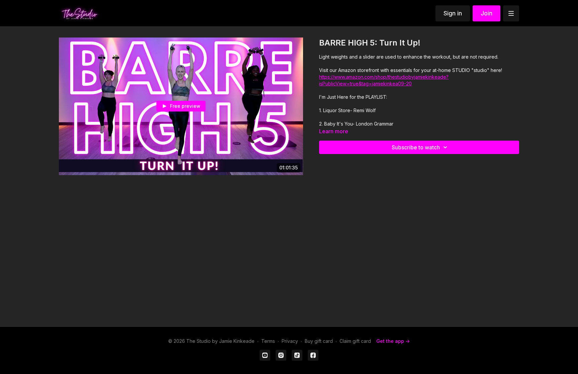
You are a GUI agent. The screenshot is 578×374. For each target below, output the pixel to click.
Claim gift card (355, 341)
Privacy (290, 341)
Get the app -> (393, 341)
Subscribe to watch (416, 147)
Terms (268, 341)
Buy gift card (319, 341)
